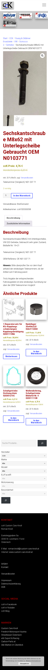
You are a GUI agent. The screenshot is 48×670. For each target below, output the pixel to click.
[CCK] (9, 25)
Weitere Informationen (33, 661)
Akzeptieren (24, 663)
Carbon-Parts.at (8, 641)
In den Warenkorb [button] (36, 352)
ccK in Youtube (8, 607)
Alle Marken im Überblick (12, 645)
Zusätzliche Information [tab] (18, 223)
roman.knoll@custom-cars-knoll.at (23, 548)
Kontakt (4, 567)
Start (5, 38)
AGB (3, 587)
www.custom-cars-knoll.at (21, 552)
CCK (11, 38)
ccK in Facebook (9, 604)
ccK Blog (5, 611)
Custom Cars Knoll (9, 628)
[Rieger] (25, 18)
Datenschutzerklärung (11, 584)
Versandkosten (27, 178)
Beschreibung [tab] (13, 218)
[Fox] (41, 18)
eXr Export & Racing (10, 638)
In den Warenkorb (21, 195)
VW (15, 41)
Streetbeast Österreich (11, 635)
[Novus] (9, 18)
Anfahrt (4, 564)
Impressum (6, 580)
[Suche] (42, 443)
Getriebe (10, 45)
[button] (42, 55)
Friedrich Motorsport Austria (13, 631)
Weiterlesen (11, 356)
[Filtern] (5, 500)
